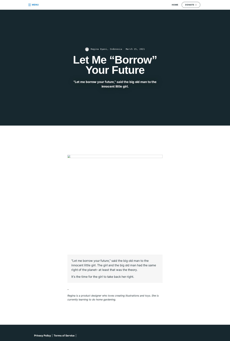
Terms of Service (64, 335)
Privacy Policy (42, 335)
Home (175, 5)
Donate (189, 5)
